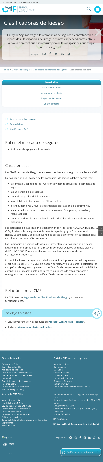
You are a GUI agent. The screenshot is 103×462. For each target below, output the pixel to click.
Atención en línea (61, 364)
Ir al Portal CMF (10, 2)
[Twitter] (56, 54)
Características (16, 124)
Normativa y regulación (51, 93)
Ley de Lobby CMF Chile (12, 403)
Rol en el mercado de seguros (23, 119)
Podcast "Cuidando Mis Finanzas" (66, 321)
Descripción (51, 82)
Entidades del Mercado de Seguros (51, 69)
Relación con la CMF (18, 129)
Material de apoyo (51, 87)
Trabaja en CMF (61, 375)
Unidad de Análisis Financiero (15, 386)
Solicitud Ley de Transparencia (16, 408)
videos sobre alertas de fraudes (34, 327)
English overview (61, 384)
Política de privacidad (11, 417)
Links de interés (51, 103)
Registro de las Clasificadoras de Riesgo (45, 297)
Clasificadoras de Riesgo (80, 69)
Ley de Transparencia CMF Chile (16, 406)
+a (101, 228)
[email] (44, 54)
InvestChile (7, 378)
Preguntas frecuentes (51, 98)
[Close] (97, 452)
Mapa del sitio (8, 425)
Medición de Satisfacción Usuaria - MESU (72, 386)
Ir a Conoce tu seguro (29, 2)
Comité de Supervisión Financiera (17, 375)
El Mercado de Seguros (22, 69)
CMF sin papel (60, 367)
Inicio (6, 69)
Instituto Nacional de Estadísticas (17, 372)
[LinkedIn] (62, 54)
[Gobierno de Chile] (8, 448)
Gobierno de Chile (10, 364)
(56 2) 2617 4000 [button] (83, 408)
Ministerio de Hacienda (12, 369)
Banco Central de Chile (12, 367)
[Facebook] (50, 54)
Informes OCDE (9, 384)
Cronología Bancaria (63, 381)
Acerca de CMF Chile (11, 400)
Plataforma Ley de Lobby (13, 389)
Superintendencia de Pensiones (16, 381)
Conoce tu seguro (61, 372)
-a (101, 233)
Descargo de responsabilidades (16, 414)
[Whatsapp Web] (68, 54)
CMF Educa (58, 369)
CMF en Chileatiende (11, 411)
